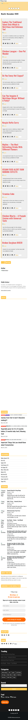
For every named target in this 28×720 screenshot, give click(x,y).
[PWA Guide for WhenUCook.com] (13, 697)
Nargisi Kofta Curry (10, 122)
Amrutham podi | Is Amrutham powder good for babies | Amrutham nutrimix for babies (17, 531)
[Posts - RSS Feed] (5, 697)
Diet (2, 460)
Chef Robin (10, 493)
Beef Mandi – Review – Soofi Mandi (15, 520)
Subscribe (5, 702)
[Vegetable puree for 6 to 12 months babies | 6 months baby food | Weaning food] (14, 426)
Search (14, 689)
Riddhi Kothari (5, 282)
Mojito (2, 472)
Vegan (2, 481)
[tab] (25, 4)
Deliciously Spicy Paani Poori (13, 511)
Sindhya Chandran (11, 535)
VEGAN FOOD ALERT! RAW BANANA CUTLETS (13, 170)
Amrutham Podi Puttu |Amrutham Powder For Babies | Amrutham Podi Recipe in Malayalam (16, 558)
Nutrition (3, 474)
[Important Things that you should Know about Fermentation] (14, 440)
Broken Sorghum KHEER (12, 242)
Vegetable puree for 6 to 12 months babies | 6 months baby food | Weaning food (13, 431)
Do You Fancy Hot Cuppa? (13, 75)
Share (17, 43)
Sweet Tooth (7, 415)
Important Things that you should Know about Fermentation (13, 443)
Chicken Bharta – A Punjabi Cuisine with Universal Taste (14, 218)
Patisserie (3, 477)
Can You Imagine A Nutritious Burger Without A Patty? (13, 98)
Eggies (2, 463)
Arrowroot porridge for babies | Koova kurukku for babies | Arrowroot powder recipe (15, 544)
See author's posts (6, 290)
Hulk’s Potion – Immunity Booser (14, 501)
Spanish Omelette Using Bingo (14, 490)
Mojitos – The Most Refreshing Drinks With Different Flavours (12, 147)
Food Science (3, 415)
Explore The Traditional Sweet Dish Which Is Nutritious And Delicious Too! (12, 25)
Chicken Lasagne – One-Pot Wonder (14, 52)
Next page (8, 262)
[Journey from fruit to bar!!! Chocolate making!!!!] (11, 415)
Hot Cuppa (3, 467)
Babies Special (3, 426)
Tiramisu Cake (8, 193)
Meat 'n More (3, 470)
